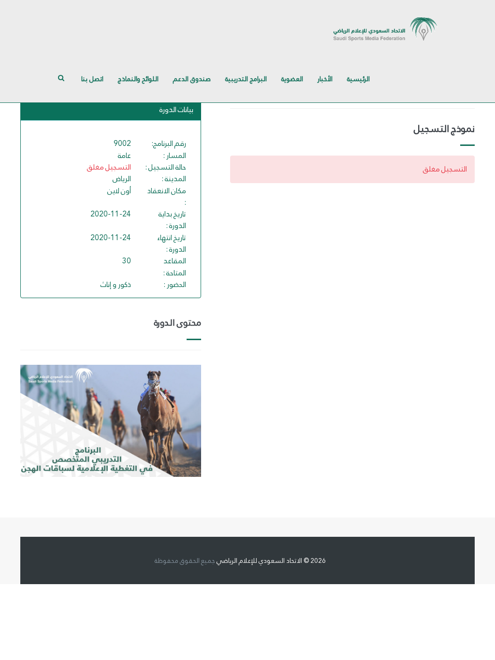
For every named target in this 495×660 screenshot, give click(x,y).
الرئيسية (358, 79)
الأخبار (325, 79)
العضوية (292, 79)
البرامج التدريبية (246, 79)
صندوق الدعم (192, 79)
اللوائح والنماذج (138, 79)
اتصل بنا (92, 79)
